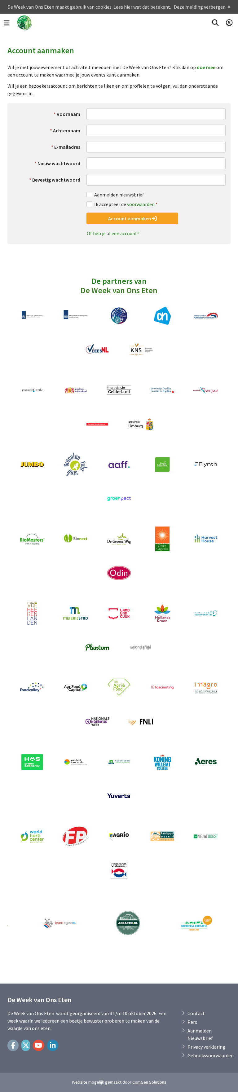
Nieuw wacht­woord (58, 163)
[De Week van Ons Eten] (24, 23)
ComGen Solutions (149, 1082)
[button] (215, 23)
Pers (192, 1022)
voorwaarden (141, 204)
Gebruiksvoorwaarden (210, 1055)
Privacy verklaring (206, 1047)
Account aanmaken (130, 218)
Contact (196, 1013)
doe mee (206, 67)
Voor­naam (68, 114)
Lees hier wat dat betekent (141, 7)
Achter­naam (66, 130)
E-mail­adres (67, 147)
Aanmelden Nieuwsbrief (200, 1034)
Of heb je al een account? (113, 233)
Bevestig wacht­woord (56, 180)
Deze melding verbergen (200, 7)
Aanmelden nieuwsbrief (119, 195)
